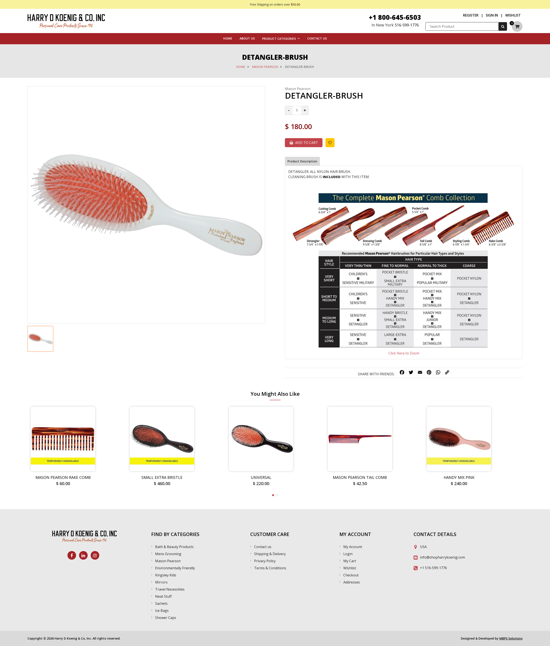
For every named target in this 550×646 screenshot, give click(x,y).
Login (348, 553)
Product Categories (279, 39)
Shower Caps (165, 617)
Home (227, 38)
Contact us (262, 546)
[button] (273, 495)
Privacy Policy (265, 561)
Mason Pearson (265, 67)
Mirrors (161, 582)
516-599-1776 (407, 24)
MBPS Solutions (510, 638)
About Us (247, 38)
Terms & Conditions (270, 568)
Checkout (351, 575)
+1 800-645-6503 (395, 17)
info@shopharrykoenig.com (442, 557)
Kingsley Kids (165, 575)
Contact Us (317, 38)
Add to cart (306, 142)
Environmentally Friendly (175, 568)
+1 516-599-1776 (433, 567)
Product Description (302, 161)
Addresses (351, 582)
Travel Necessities (170, 589)
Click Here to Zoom (403, 353)
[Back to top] (542, 638)
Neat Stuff (163, 596)
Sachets (161, 603)
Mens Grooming (168, 553)
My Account (352, 546)
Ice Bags (162, 610)
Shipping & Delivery (270, 553)
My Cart (349, 561)
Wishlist (513, 15)
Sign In (492, 15)
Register (470, 15)
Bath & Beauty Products (174, 546)
